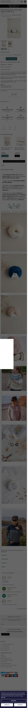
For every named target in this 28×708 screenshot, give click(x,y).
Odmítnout (7, 705)
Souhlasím (20, 705)
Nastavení (13, 700)
